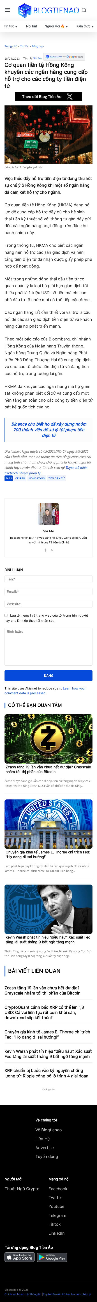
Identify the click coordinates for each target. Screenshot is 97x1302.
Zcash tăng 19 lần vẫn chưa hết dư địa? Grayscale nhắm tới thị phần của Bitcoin (48, 769)
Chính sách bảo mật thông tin (23, 1294)
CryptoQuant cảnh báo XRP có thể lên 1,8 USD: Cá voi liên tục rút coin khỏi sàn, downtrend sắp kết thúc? (44, 1012)
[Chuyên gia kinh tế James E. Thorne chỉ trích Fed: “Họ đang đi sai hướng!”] (48, 824)
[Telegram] (43, 486)
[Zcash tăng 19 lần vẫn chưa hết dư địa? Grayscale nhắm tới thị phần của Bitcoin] (48, 739)
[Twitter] (33, 486)
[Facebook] (23, 486)
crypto (20, 478)
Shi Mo (37, 58)
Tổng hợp (38, 46)
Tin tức (24, 46)
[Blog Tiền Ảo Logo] (48, 10)
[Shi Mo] (48, 514)
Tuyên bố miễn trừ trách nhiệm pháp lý (67, 1294)
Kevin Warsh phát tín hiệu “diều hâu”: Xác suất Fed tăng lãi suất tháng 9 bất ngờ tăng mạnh (48, 939)
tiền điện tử (56, 478)
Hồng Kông (37, 478)
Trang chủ (11, 46)
